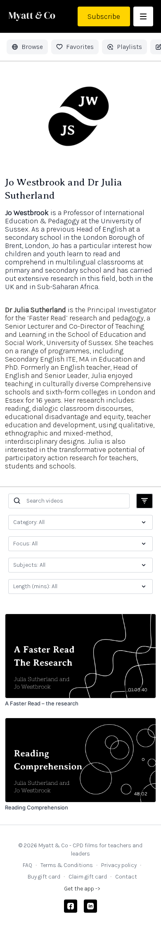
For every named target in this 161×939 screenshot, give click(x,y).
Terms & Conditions (66, 865)
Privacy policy (119, 865)
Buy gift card (44, 876)
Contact (126, 876)
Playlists (129, 47)
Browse (32, 47)
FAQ (27, 865)
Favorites (80, 47)
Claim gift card (88, 876)
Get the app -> (82, 888)
